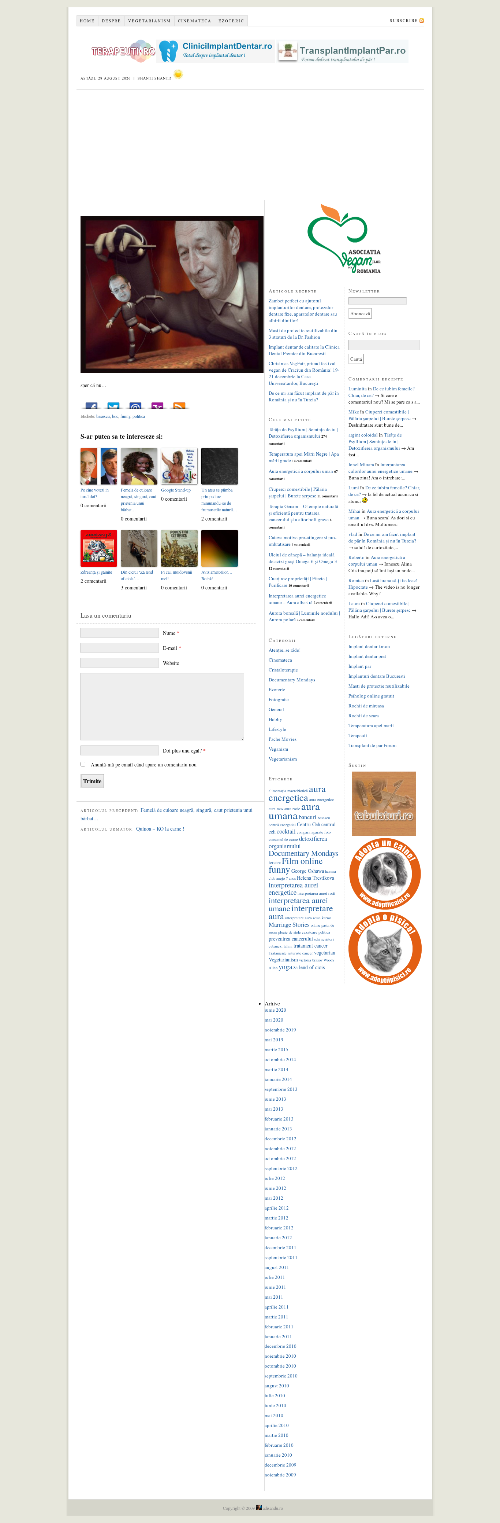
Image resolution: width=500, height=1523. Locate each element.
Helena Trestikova (315, 877)
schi (317, 939)
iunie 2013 (275, 1099)
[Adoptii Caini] (385, 908)
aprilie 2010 (277, 1425)
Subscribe (404, 20)
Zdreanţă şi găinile (96, 572)
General (276, 709)
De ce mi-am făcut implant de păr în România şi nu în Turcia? (304, 396)
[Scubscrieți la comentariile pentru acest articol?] (179, 403)
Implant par (359, 666)
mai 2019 (274, 1039)
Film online (302, 861)
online (315, 925)
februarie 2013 (279, 1118)
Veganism (278, 749)
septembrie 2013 (281, 1089)
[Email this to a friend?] (135, 403)
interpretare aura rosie (303, 917)
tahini (288, 946)
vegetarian (324, 952)
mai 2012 (274, 1198)
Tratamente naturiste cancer (291, 953)
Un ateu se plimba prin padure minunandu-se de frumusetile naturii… (219, 499)
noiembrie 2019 (280, 1029)
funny (125, 416)
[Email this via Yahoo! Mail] (157, 403)
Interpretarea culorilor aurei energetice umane (380, 467)
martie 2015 (276, 1049)
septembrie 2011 (281, 1257)
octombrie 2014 (280, 1059)
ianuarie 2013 (278, 1128)
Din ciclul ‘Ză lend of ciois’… (137, 575)
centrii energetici (282, 824)
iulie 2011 (275, 1277)
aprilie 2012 (277, 1207)
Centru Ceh (308, 824)
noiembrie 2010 (280, 1356)
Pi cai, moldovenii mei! (176, 575)
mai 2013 (274, 1109)
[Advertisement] (250, 144)
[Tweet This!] (113, 403)
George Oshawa (307, 870)
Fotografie (279, 699)
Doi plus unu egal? (184, 750)
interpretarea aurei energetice (293, 888)
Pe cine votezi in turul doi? (95, 493)
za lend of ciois (309, 967)
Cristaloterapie (283, 669)
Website (171, 662)
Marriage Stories (289, 924)
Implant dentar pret (367, 656)
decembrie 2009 (280, 1464)
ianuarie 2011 (278, 1336)
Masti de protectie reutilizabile (379, 686)
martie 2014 (276, 1069)
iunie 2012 (275, 1188)
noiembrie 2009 (280, 1474)
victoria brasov (310, 960)
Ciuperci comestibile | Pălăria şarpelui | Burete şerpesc (298, 492)
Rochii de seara (363, 715)
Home (87, 20)
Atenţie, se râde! (285, 650)
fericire (275, 862)
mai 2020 (274, 1019)
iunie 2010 (275, 1405)
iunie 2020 (275, 1010)
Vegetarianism (149, 20)
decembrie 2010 (280, 1346)
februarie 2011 (279, 1326)
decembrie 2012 (280, 1138)
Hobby (275, 719)
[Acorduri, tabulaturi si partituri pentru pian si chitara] (384, 834)
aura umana (294, 810)
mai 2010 (274, 1415)
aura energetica (297, 792)
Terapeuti (357, 735)
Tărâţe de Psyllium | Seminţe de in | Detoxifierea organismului (303, 432)
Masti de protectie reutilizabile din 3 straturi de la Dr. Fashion (303, 333)
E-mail (172, 647)
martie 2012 (276, 1217)
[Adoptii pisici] (385, 983)
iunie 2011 (275, 1287)
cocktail (286, 831)
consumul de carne (283, 839)
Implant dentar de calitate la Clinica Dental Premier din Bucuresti (304, 350)
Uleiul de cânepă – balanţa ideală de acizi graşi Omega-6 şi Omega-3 (303, 557)
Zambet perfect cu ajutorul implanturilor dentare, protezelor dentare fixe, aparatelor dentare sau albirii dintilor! (303, 310)
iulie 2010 (275, 1395)
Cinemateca (195, 20)
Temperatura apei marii (371, 725)
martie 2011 (276, 1316)
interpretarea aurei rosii (316, 893)
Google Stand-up (176, 490)
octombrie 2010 (280, 1365)
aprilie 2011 (277, 1306)
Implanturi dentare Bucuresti (376, 676)
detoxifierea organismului (298, 842)
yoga (285, 966)
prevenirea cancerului (291, 938)
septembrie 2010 (281, 1375)
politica (139, 416)
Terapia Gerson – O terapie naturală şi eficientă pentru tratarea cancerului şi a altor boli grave (303, 513)
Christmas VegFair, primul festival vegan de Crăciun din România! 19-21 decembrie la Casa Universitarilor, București (304, 373)
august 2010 (277, 1385)
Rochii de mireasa (366, 705)
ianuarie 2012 (278, 1237)
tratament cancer (311, 945)
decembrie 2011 (280, 1247)
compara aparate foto (314, 832)
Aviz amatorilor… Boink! (216, 575)
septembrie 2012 (281, 1168)
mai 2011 (274, 1297)
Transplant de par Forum (372, 745)
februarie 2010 (279, 1445)
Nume (171, 632)
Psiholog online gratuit (371, 695)
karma (327, 917)
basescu (103, 416)
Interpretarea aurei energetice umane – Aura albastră (297, 599)
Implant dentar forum (369, 646)
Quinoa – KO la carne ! (160, 828)
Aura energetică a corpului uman (301, 471)
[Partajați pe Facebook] (91, 403)
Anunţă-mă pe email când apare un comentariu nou (144, 764)
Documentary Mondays (292, 679)
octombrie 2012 (280, 1158)
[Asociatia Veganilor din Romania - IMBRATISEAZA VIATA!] (344, 271)
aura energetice (321, 799)
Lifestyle (277, 729)
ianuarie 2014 (278, 1079)
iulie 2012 (275, 1178)
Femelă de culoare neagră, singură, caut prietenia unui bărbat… (138, 499)
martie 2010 (276, 1435)
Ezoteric (231, 20)
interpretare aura (301, 912)
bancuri (308, 817)
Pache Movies (282, 739)
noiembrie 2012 (280, 1148)
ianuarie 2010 (278, 1455)
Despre (111, 20)
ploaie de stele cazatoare (297, 932)
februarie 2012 (279, 1227)
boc (115, 416)
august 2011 (277, 1267)
